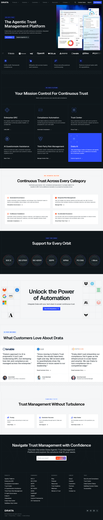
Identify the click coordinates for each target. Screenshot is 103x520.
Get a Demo (9, 37)
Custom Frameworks (37, 498)
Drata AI (7, 496)
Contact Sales (82, 2)
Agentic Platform (9, 479)
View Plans (10, 424)
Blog (52, 479)
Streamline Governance (14, 205)
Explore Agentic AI (22, 37)
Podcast (53, 481)
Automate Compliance (13, 221)
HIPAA (33, 486)
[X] (97, 510)
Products (14, 2)
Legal (6, 515)
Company (65, 2)
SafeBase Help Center (11, 503)
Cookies (19, 515)
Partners (45, 2)
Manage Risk (58, 205)
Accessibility (87, 488)
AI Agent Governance (11, 493)
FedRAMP (34, 493)
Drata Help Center (10, 501)
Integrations (8, 498)
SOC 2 (32, 479)
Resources (55, 2)
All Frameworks (35, 501)
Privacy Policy (12, 515)
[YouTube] (87, 510)
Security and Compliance (91, 479)
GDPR (32, 483)
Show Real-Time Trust (61, 221)
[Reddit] (90, 510)
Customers (35, 2)
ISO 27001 (34, 481)
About (70, 479)
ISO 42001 (34, 488)
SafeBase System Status (91, 486)
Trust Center (8, 486)
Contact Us (72, 491)
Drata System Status (90, 483)
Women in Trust (56, 491)
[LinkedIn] (94, 510)
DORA (32, 491)
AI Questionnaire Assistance (13, 488)
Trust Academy (55, 486)
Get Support (42, 424)
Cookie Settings (26, 515)
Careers (71, 481)
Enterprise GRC (9, 481)
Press (70, 488)
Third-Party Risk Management (13, 491)
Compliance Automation (12, 483)
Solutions (24, 2)
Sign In (89, 2)
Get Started (97, 2)
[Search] (75, 2)
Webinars (54, 488)
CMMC (33, 496)
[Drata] (4, 2)
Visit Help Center (76, 424)
